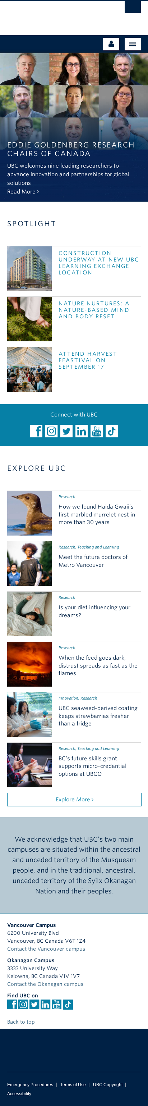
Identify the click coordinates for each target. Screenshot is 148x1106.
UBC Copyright (107, 1084)
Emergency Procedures (30, 1084)
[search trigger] (133, 9)
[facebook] (36, 431)
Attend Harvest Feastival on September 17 (88, 360)
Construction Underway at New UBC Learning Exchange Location (99, 263)
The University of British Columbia (54, 14)
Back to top (21, 1022)
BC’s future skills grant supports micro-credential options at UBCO (92, 766)
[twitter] (66, 431)
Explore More (74, 799)
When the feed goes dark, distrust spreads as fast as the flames (98, 666)
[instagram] (51, 431)
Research (67, 496)
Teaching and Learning (98, 547)
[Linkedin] (81, 431)
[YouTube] (97, 431)
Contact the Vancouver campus (46, 949)
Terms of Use (73, 1084)
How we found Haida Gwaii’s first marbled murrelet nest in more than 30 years (97, 515)
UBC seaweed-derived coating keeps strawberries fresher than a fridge (98, 716)
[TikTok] (112, 431)
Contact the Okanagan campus (45, 984)
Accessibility (19, 1093)
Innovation (68, 698)
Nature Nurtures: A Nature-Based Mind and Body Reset (94, 310)
